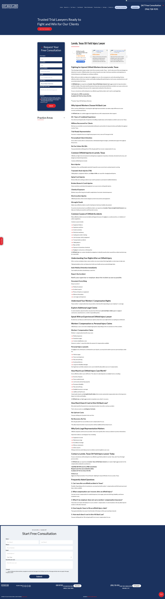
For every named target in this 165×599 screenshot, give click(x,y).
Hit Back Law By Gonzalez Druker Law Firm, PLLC (81, 52)
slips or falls (94, 173)
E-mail (42, 74)
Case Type (43, 80)
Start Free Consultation (121, 7)
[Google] (25, 586)
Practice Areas (97, 7)
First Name (43, 55)
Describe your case (45, 86)
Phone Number (44, 68)
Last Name (43, 61)
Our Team (73, 7)
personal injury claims (107, 310)
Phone (8, 544)
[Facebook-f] (23, 586)
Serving (104, 7)
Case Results (80, 7)
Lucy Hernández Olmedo (119, 51)
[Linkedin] (30, 586)
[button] (1, 241)
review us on (80, 61)
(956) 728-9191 (151, 9)
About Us (66, 7)
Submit (51, 106)
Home (61, 7)
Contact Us (110, 7)
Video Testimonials (88, 7)
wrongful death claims (90, 394)
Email (7, 550)
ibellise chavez (99, 51)
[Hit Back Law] (10, 6)
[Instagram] (27, 586)
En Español (135, 7)
